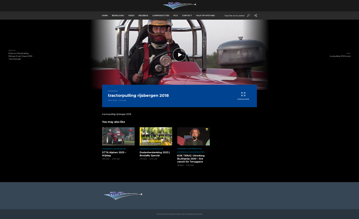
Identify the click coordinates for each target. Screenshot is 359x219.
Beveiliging (118, 15)
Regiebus (143, 15)
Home (105, 15)
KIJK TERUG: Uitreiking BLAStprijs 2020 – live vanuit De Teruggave (191, 158)
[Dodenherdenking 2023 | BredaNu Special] (156, 136)
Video (131, 15)
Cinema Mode (243, 99)
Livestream (182, 152)
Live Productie (119, 149)
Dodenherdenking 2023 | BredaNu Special (155, 154)
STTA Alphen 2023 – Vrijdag (114, 154)
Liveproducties (160, 15)
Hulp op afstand (205, 15)
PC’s (175, 15)
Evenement (113, 91)
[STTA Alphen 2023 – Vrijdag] (118, 136)
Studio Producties (196, 152)
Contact (187, 15)
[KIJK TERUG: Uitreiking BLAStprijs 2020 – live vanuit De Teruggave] (193, 136)
